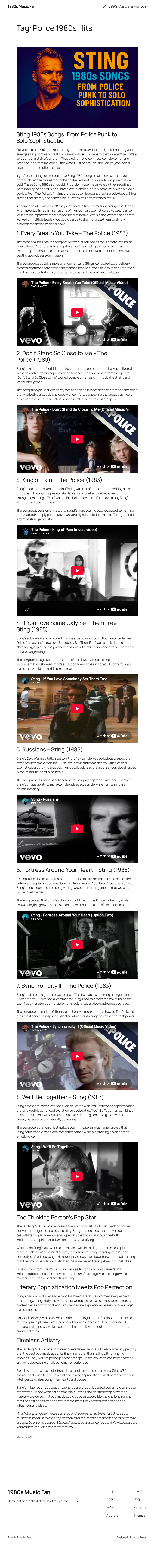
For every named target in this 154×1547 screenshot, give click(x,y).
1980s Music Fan (21, 6)
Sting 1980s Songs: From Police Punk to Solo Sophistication (67, 137)
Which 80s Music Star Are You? (124, 6)
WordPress (140, 1537)
